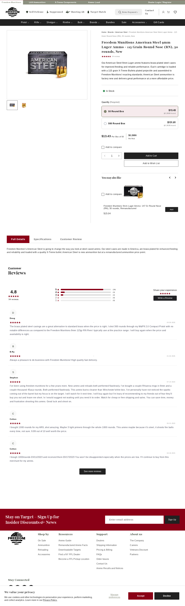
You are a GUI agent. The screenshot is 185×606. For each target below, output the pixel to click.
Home (104, 32)
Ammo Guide (65, 540)
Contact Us (101, 564)
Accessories (138, 22)
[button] (168, 12)
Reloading (43, 550)
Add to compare (114, 147)
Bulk (80, 22)
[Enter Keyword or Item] (119, 12)
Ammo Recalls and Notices (109, 568)
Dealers (100, 540)
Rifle (36, 22)
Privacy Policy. (50, 600)
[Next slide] (175, 177)
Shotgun (51, 22)
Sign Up (172, 519)
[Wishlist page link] (175, 12)
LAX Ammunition (37, 2)
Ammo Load (94, 2)
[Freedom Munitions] (12, 12)
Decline (167, 596)
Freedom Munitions (11, 2)
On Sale (42, 540)
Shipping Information (106, 545)
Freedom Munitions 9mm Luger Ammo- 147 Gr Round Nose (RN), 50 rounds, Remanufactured (132, 207)
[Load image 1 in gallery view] (12, 105)
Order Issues (102, 559)
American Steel (121, 32)
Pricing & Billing (104, 550)
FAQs (99, 554)
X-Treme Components (65, 2)
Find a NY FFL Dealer (69, 554)
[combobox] (130, 12)
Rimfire (66, 22)
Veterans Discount (139, 550)
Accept (140, 596)
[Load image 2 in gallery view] (24, 105)
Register (167, 2)
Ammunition (44, 545)
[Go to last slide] (170, 177)
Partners (134, 554)
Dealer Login (154, 2)
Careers (134, 545)
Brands (93, 22)
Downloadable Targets (70, 550)
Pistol (24, 22)
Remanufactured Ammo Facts (73, 545)
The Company (137, 540)
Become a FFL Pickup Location (74, 559)
